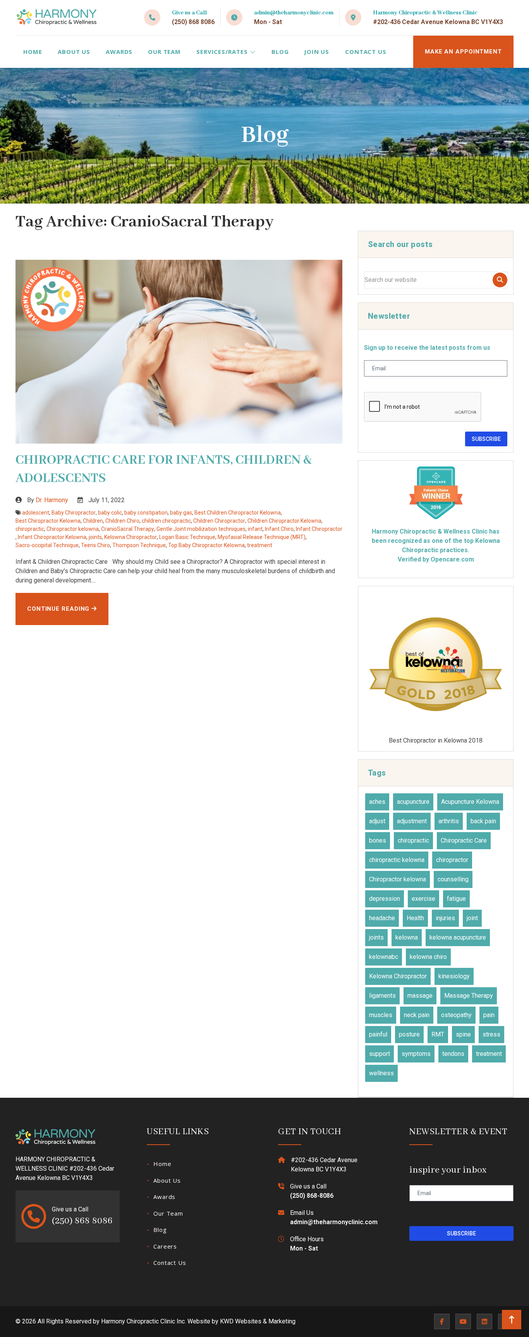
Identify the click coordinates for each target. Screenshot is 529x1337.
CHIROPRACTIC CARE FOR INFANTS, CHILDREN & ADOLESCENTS (163, 469)
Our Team (164, 51)
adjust (377, 821)
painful (378, 1034)
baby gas (181, 513)
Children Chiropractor (219, 521)
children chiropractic (166, 521)
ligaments (382, 995)
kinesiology (454, 976)
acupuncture (413, 801)
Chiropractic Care (464, 840)
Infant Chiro (279, 529)
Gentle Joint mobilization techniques (201, 529)
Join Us (316, 51)
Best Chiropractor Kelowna (48, 521)
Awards (119, 51)
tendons (453, 1053)
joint (472, 918)
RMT (437, 1034)
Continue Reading (59, 608)
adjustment (412, 821)
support (379, 1053)
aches (377, 801)
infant (255, 529)
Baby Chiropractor (74, 513)
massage (420, 995)
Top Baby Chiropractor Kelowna (206, 545)
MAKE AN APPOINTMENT (463, 51)
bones (377, 840)
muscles (380, 1015)
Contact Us (365, 51)
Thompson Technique (139, 545)
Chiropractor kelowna (72, 529)
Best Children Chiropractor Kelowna (237, 513)
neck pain (416, 1015)
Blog (280, 51)
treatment (259, 545)
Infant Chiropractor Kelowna (52, 537)
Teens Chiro (95, 545)
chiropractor (452, 860)
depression (384, 898)
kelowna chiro (428, 956)
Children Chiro (122, 521)
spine (463, 1034)
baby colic (110, 513)
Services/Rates (223, 51)
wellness (381, 1073)
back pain (483, 821)
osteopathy (456, 1015)
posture (409, 1034)
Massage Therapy (468, 995)
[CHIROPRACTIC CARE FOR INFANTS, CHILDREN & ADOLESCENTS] (178, 352)
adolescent (35, 513)
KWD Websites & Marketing (257, 1321)
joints (95, 537)
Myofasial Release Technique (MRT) (262, 537)
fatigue (456, 898)
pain (489, 1015)
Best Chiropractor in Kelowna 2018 (436, 740)
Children (93, 521)
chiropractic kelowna (396, 860)
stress (491, 1034)
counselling (453, 879)
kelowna (406, 937)
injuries (445, 918)
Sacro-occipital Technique (47, 545)
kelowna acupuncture (457, 937)
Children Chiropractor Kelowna (284, 521)
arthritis (448, 821)
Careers (165, 1246)
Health (415, 918)
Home (32, 51)
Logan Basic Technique (187, 537)
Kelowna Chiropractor (130, 537)
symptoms (416, 1053)
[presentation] (423, 407)
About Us (74, 51)
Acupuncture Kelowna (470, 801)
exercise (423, 898)
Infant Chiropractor (319, 529)
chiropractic (29, 529)
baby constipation (146, 513)
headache (382, 918)
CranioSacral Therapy (127, 529)
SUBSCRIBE (486, 439)
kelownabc (383, 956)
